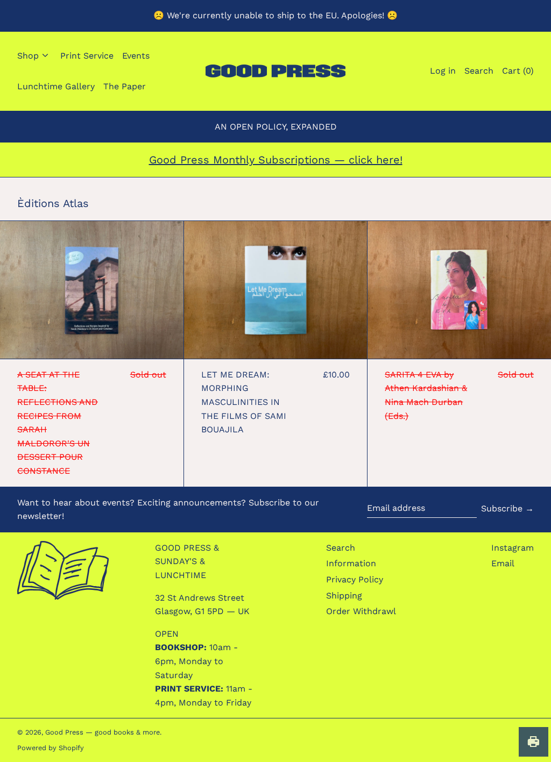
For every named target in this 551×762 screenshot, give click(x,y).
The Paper (124, 86)
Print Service (87, 56)
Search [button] (478, 71)
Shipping (344, 595)
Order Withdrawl (361, 611)
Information (351, 563)
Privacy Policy (354, 579)
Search (340, 548)
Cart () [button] (518, 71)
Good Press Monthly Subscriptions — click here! (275, 159)
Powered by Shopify (50, 748)
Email (502, 563)
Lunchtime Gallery (56, 86)
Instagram (512, 548)
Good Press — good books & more (102, 732)
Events (136, 56)
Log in (443, 71)
